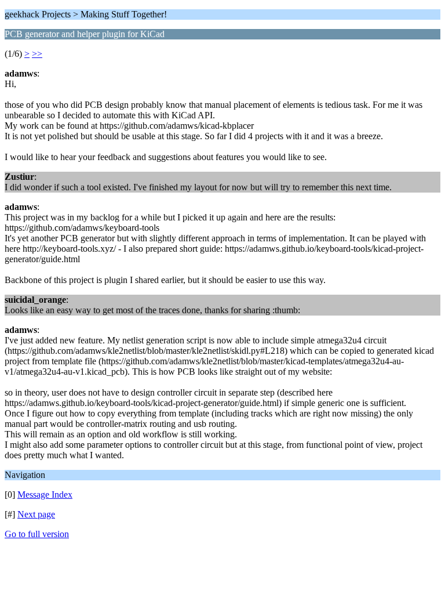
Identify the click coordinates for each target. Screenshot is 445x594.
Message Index (44, 494)
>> (37, 54)
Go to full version (37, 534)
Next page (36, 514)
